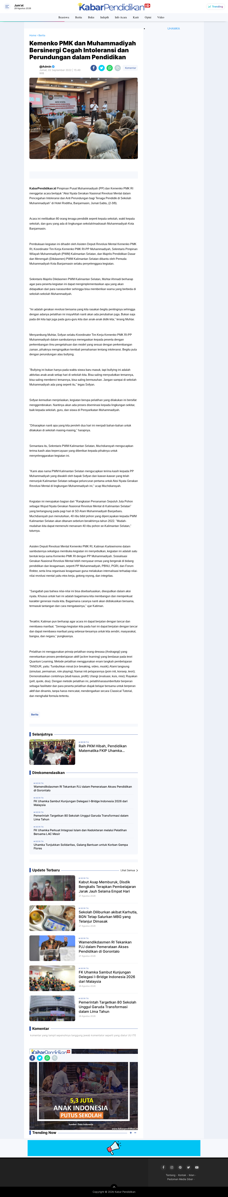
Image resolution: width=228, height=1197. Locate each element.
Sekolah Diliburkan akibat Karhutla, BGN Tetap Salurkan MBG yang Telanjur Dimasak (108, 916)
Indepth (104, 17)
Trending (217, 6)
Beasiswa (63, 17)
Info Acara (121, 17)
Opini (148, 17)
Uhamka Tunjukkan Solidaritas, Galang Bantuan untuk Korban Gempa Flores (81, 846)
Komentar (130, 67)
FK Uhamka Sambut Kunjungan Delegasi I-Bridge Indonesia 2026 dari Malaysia (81, 803)
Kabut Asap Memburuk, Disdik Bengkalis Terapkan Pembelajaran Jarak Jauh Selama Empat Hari (107, 886)
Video (160, 17)
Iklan (191, 1175)
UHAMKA (173, 28)
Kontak (182, 1175)
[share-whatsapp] (110, 68)
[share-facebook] (93, 68)
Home (32, 35)
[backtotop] (114, 1187)
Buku (91, 17)
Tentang (170, 1175)
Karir (136, 17)
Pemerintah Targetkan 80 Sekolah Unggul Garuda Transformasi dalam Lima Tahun (81, 817)
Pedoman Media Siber (180, 1179)
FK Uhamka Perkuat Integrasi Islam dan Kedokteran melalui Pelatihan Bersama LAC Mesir (80, 832)
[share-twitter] (102, 68)
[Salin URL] (118, 68)
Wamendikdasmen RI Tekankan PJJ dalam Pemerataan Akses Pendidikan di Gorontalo (83, 788)
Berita (78, 17)
